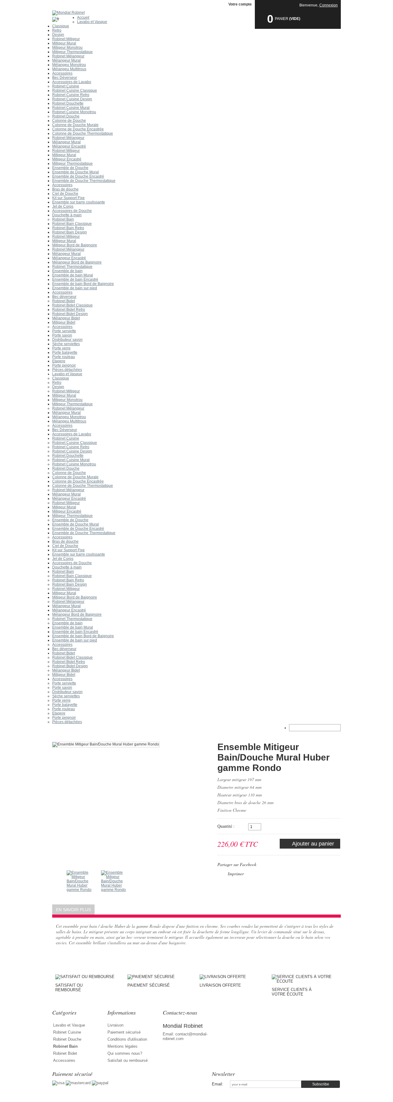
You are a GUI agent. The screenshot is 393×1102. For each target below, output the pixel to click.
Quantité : (226, 826)
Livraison (115, 1025)
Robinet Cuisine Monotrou (74, 112)
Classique (60, 26)
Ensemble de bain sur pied (74, 288)
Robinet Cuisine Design (72, 99)
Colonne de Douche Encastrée (78, 129)
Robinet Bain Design (69, 232)
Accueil (83, 17)
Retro (56, 30)
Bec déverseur (64, 297)
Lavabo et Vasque (92, 22)
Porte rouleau (63, 357)
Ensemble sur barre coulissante (78, 202)
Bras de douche (65, 189)
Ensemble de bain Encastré (75, 279)
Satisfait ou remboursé (127, 1060)
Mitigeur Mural (64, 43)
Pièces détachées (67, 370)
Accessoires (62, 73)
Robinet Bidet (63, 301)
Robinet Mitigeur (66, 39)
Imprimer (236, 874)
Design (58, 35)
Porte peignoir (64, 365)
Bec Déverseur (64, 77)
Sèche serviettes (66, 344)
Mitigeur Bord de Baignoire (74, 245)
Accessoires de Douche (72, 211)
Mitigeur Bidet (63, 322)
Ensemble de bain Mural (72, 275)
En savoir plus (73, 909)
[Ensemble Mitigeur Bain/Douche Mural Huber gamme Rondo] (80, 883)
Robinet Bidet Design (70, 314)
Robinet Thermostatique (72, 266)
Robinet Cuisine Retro (70, 95)
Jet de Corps (62, 206)
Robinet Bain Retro (68, 228)
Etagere (58, 361)
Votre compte (240, 4)
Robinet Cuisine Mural (71, 108)
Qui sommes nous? (124, 1053)
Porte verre (61, 348)
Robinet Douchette (68, 103)
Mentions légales (122, 1046)
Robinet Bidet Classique (72, 305)
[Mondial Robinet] (196, 12)
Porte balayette (64, 352)
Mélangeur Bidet (66, 318)
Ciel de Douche (65, 193)
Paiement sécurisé (124, 1032)
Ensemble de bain (67, 271)
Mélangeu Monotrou (69, 65)
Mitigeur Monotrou (67, 47)
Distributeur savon (67, 339)
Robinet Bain (63, 219)
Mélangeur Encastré (69, 146)
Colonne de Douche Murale (75, 125)
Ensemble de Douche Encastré (78, 176)
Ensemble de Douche (70, 168)
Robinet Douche (66, 116)
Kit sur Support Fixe (68, 198)
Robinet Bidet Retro (68, 309)
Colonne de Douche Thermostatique (82, 133)
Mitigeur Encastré (66, 159)
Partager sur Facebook (236, 864)
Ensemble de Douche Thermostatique (83, 181)
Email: (217, 1084)
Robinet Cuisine (65, 86)
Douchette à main (67, 215)
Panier (281, 19)
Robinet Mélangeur (68, 56)
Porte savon (62, 335)
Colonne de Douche (69, 120)
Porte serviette (64, 331)
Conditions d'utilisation (127, 1039)
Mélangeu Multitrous (69, 69)
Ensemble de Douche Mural (75, 172)
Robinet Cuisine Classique (74, 90)
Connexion (328, 5)
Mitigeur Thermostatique (72, 52)
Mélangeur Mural (66, 60)
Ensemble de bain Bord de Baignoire (83, 284)
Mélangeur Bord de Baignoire (77, 262)
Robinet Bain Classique (72, 224)
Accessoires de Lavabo (71, 82)
